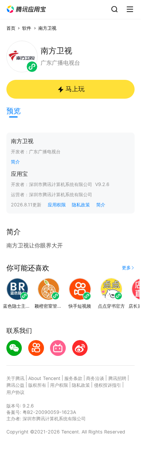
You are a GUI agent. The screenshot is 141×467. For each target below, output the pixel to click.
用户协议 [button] (15, 392)
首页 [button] (10, 28)
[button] (26, 9)
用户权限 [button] (59, 385)
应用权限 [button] (57, 205)
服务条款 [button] (73, 378)
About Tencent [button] (44, 378)
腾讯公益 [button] (15, 385)
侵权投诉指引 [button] (107, 385)
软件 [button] (26, 28)
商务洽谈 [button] (95, 378)
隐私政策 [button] (81, 205)
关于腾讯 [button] (15, 378)
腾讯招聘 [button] (117, 378)
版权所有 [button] (37, 385)
